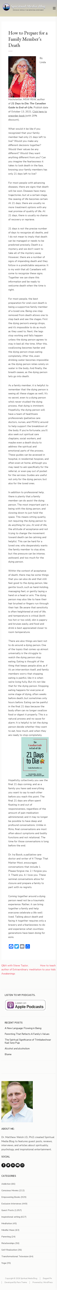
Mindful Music (8, 1230)
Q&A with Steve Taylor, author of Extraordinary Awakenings (14, 969)
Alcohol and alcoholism (17, 1048)
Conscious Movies (10, 1190)
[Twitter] (8, 1165)
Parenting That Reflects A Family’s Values (27, 1034)
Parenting (6, 1236)
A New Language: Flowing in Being (23, 1028)
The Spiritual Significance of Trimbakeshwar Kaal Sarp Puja (28, 1041)
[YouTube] (17, 1165)
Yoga (3, 1263)
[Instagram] (22, 1165)
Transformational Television (15, 1256)
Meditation (6, 1223)
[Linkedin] (13, 1165)
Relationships (8, 1243)
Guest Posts (7, 1210)
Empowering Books (10, 1197)
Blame (8, 1054)
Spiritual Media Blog (29, 1278)
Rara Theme (22, 1282)
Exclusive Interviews (11, 1203)
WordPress (48, 1282)
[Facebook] (3, 1165)
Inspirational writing (10, 1216)
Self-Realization (9, 1249)
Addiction (6, 1183)
